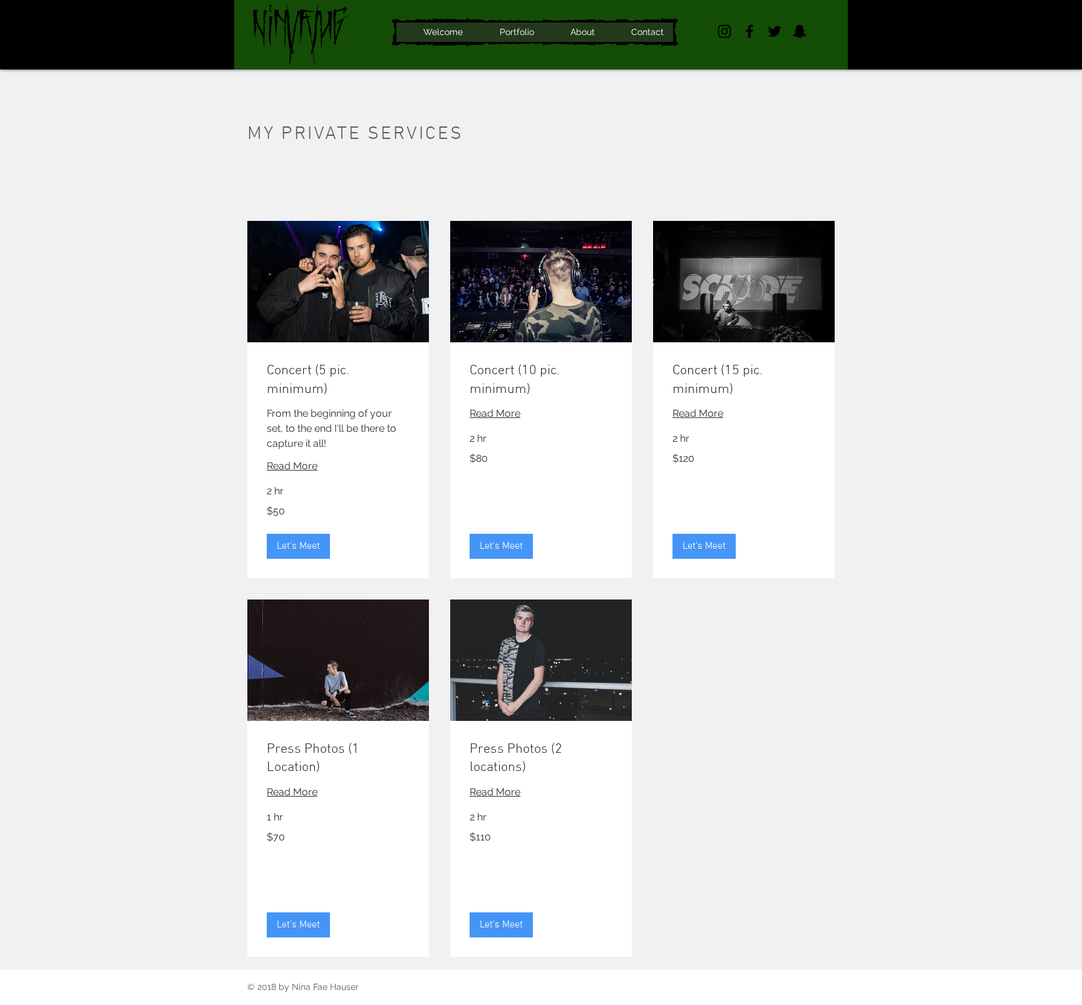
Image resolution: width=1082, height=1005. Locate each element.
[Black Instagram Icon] (724, 31)
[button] (298, 546)
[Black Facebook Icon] (749, 31)
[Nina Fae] (799, 31)
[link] (338, 380)
